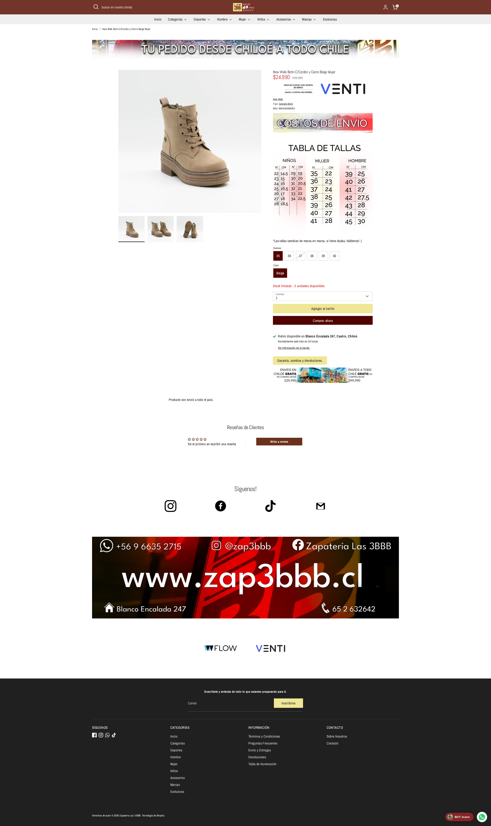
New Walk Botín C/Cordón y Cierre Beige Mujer (126, 29)
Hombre (222, 19)
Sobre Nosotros (337, 736)
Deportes (200, 19)
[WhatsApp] (107, 735)
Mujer (243, 19)
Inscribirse (288, 703)
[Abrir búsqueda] (96, 7)
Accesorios (284, 19)
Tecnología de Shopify (153, 815)
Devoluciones (257, 757)
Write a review (279, 441)
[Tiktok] (114, 735)
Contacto (333, 743)
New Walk (278, 99)
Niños (261, 19)
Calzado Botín (286, 104)
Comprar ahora (323, 320)
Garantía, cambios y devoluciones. (300, 360)
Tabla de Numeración (262, 764)
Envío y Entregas (259, 750)
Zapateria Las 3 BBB (130, 815)
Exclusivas (330, 19)
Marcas (307, 19)
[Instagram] (101, 735)
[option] (190, 143)
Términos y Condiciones (264, 736)
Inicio (157, 19)
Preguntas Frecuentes (262, 743)
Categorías (175, 19)
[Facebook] (94, 735)
